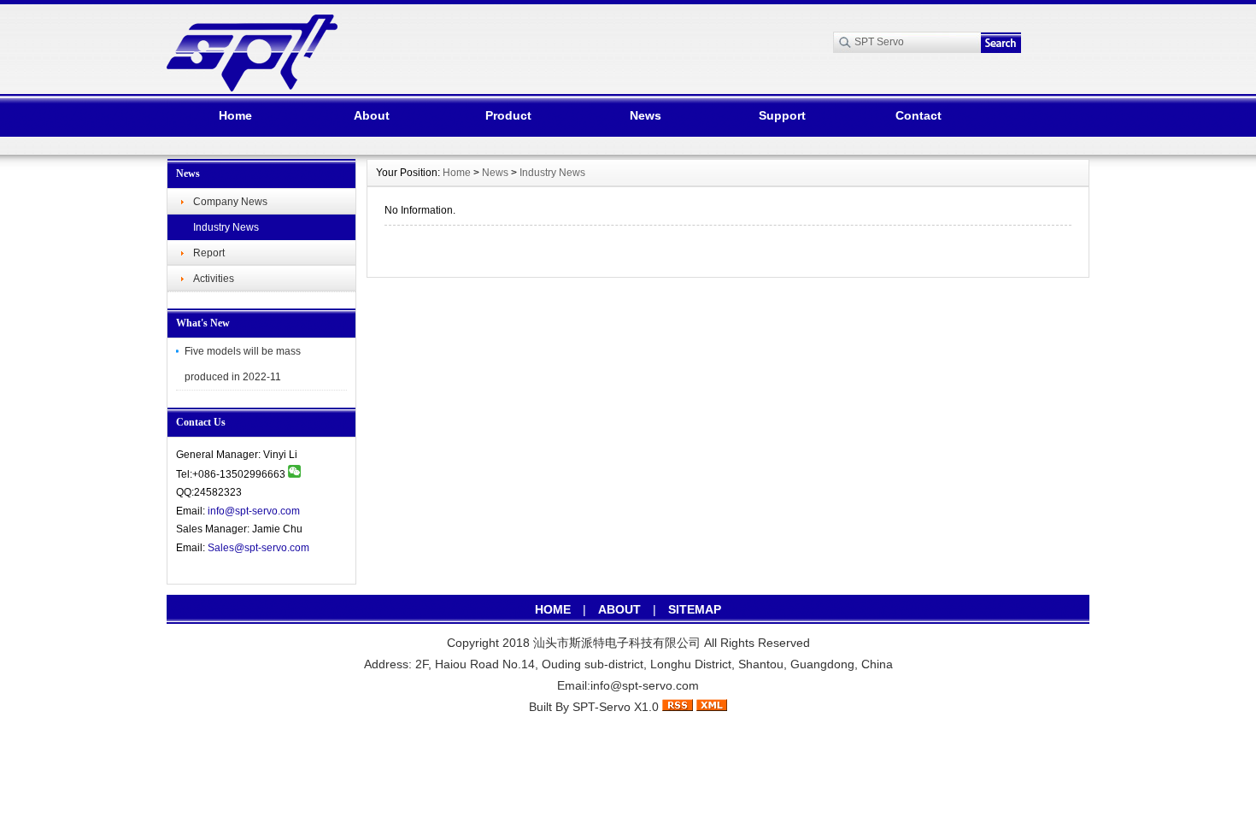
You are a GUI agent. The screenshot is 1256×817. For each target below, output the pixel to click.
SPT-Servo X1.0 (615, 707)
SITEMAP (694, 609)
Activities (213, 279)
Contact (918, 115)
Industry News (226, 227)
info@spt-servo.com (254, 511)
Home (235, 115)
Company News (230, 202)
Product (508, 115)
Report (209, 253)
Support (782, 115)
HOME (553, 609)
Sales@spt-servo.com (258, 548)
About (372, 115)
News (645, 115)
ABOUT (619, 609)
